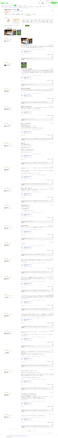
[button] (8, 32)
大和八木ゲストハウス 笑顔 (11, 9)
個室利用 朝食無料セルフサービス (28, 51)
